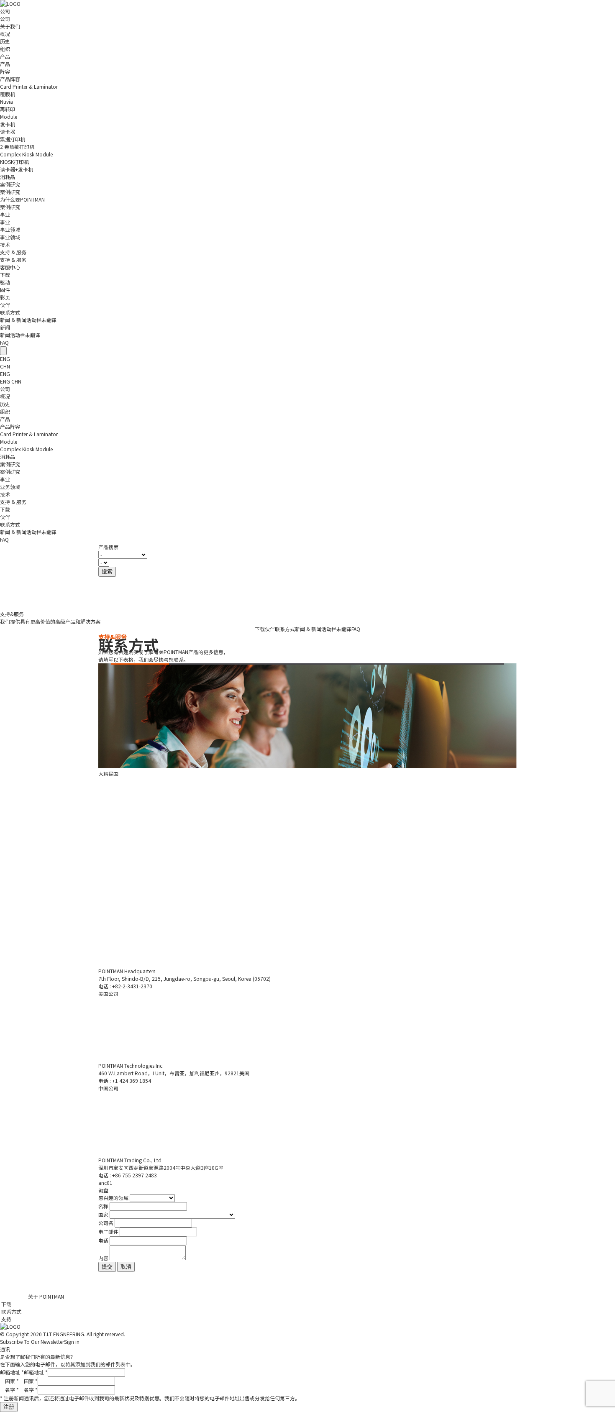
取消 (125, 1267)
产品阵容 (10, 78)
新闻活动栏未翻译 (20, 334)
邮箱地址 (36, 1372)
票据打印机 (12, 139)
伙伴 (5, 304)
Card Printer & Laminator (29, 86)
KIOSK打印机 (14, 161)
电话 (103, 1240)
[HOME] (10, 3)
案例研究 (10, 184)
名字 (31, 1389)
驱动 (5, 282)
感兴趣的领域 (113, 1197)
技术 (5, 244)
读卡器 (7, 131)
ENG (5, 358)
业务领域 (10, 486)
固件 (5, 289)
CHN (5, 366)
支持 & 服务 (13, 252)
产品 (5, 56)
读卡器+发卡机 (16, 169)
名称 (103, 1206)
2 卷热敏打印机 (17, 146)
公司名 (105, 1222)
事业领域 (10, 236)
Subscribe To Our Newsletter (39, 1341)
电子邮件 (108, 1231)
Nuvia (6, 101)
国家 (103, 1214)
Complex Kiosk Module (26, 154)
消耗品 (7, 176)
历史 (5, 41)
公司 (5, 11)
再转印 (7, 109)
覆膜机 (7, 93)
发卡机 (7, 124)
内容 (103, 1257)
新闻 (5, 327)
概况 (5, 33)
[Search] (3, 350)
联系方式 (10, 312)
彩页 (5, 297)
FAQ (4, 342)
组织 (5, 48)
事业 (5, 214)
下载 (5, 274)
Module (8, 116)
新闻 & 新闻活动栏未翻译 (28, 319)
